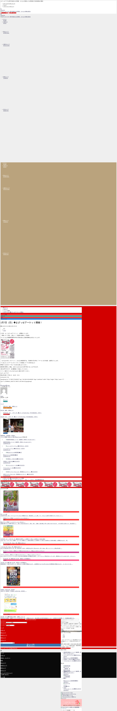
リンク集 (3, 677)
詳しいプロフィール (66, 648)
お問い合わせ (12, 12)
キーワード (63, 619)
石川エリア (3, 640)
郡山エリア (3, 632)
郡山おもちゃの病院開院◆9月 (71, 658)
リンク (4, 5)
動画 (2, 660)
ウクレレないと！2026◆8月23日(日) (72, 660)
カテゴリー (63, 621)
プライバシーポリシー (8, 6)
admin (4, 330)
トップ (2, 627)
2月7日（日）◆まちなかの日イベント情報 (13, 478)
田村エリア (3, 637)
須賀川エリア (4, 635)
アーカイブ (63, 710)
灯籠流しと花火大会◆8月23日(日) (72, 659)
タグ (62, 623)
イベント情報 (5, 12)
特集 (2, 317)
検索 (62, 629)
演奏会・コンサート (5, 658)
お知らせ (3, 316)
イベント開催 (4, 314)
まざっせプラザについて (9, 3)
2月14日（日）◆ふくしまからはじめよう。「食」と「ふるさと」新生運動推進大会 (23, 479)
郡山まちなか (4, 318)
